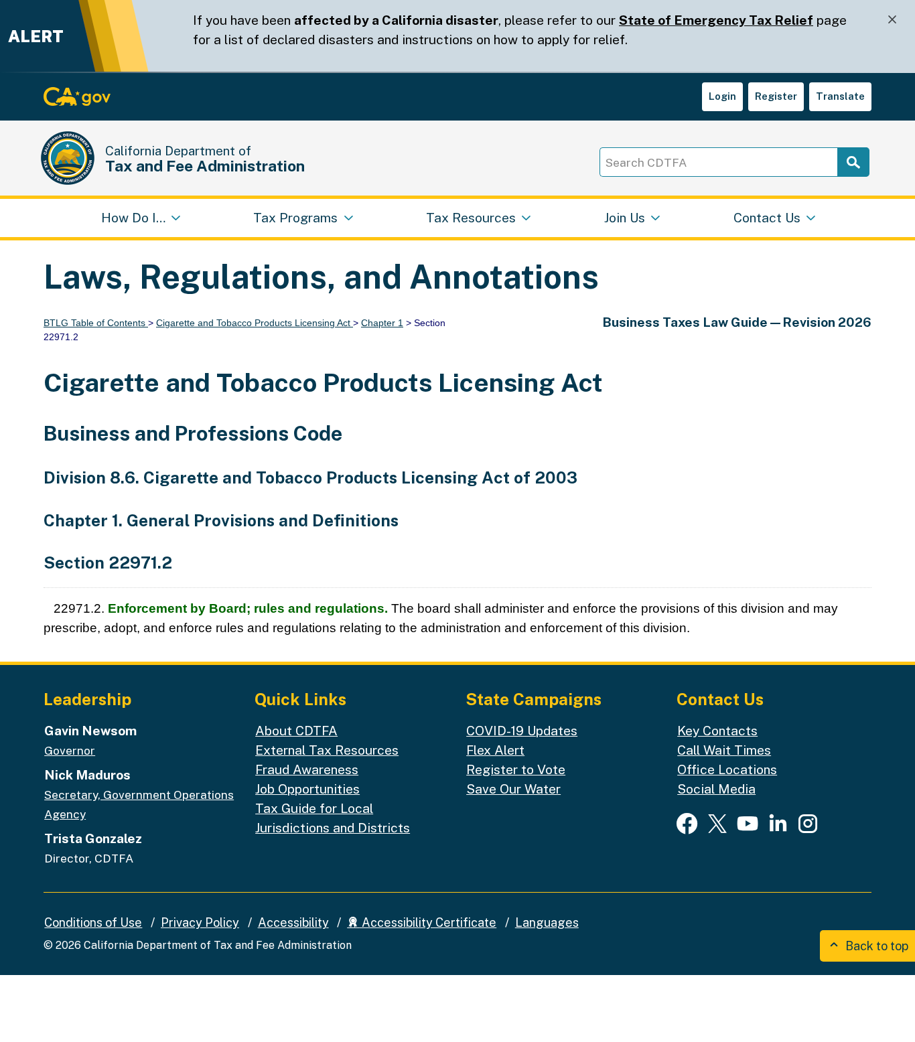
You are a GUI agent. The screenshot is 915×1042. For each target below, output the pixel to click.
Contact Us (766, 217)
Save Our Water (513, 789)
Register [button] (776, 96)
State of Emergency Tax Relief (716, 20)
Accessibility (293, 922)
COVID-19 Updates (521, 730)
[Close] (892, 20)
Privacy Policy (200, 922)
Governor (69, 750)
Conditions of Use (93, 922)
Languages (547, 922)
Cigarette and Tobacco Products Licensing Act (254, 322)
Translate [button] (840, 96)
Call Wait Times (724, 750)
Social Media (716, 789)
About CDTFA (296, 730)
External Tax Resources (327, 750)
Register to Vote (515, 769)
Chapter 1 (382, 322)
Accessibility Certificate (427, 922)
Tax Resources (471, 217)
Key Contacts (717, 730)
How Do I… (133, 217)
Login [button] (722, 96)
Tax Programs (295, 217)
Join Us (624, 217)
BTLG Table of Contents (96, 322)
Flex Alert (495, 750)
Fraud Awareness (306, 769)
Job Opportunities (307, 789)
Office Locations (727, 769)
